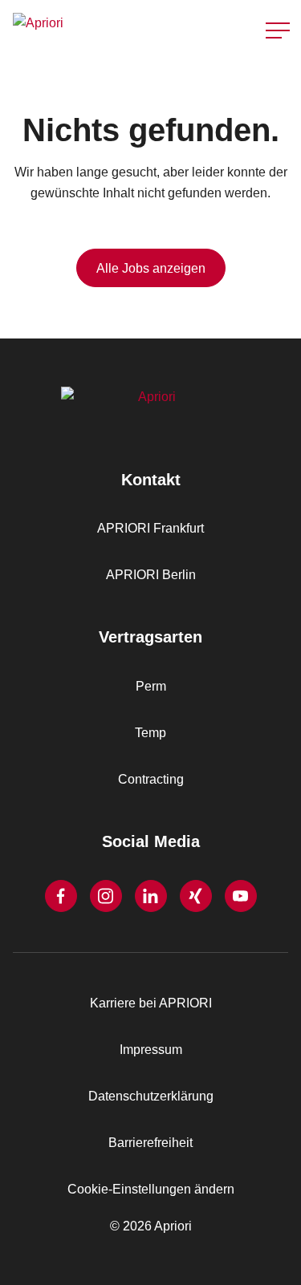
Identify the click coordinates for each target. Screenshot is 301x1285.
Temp (150, 733)
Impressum (151, 1049)
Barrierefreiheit (150, 1142)
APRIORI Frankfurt (150, 528)
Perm (151, 686)
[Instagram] (106, 896)
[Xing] (196, 896)
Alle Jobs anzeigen (150, 268)
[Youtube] (241, 896)
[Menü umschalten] (278, 30)
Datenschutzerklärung (151, 1096)
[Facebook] (61, 896)
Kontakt (272, 71)
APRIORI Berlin (151, 575)
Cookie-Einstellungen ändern (150, 1189)
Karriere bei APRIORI (151, 1003)
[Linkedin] (151, 896)
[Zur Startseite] (78, 30)
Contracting (151, 779)
